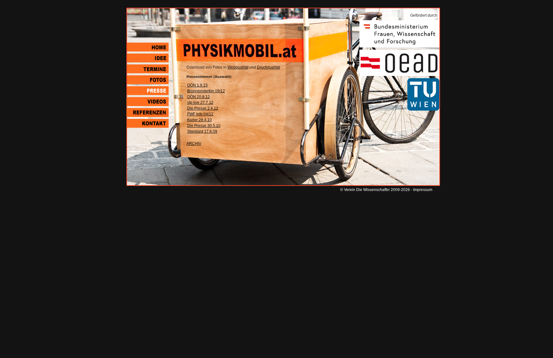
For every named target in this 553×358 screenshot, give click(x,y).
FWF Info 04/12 (200, 114)
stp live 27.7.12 (200, 102)
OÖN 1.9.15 (197, 85)
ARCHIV (194, 143)
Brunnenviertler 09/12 (206, 91)
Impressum (422, 189)
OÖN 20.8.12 (198, 97)
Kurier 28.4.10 (199, 120)
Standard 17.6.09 (202, 131)
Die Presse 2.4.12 (202, 108)
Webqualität (238, 67)
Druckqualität (268, 67)
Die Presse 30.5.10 (203, 125)
